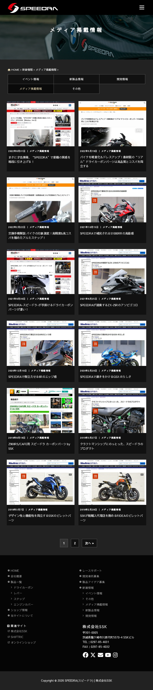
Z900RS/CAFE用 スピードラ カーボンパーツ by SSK (39, 446)
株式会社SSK (19, 631)
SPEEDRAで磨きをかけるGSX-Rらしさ (105, 376)
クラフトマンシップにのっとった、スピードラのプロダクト (111, 446)
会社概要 (16, 576)
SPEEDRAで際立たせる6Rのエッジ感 (32, 376)
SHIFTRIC (17, 637)
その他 (76, 89)
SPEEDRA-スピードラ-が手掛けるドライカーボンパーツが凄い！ (40, 307)
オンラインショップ (23, 642)
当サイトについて (22, 616)
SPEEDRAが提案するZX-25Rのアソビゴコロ (109, 305)
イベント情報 (30, 79)
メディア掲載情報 (31, 89)
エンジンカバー (23, 604)
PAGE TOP (146, 665)
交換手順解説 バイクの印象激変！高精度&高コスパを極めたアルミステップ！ (39, 235)
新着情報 (88, 588)
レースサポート (92, 571)
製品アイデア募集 (93, 582)
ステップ (19, 599)
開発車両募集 (90, 576)
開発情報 (122, 79)
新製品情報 (76, 79)
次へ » (89, 543)
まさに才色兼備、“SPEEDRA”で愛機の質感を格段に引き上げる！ (39, 159)
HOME (15, 571)
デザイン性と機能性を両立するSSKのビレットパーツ (39, 517)
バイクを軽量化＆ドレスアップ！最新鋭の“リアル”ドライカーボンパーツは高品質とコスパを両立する (111, 161)
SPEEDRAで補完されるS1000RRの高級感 (107, 233)
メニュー (141, 7)
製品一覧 (16, 582)
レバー (18, 593)
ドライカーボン (23, 587)
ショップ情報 (19, 610)
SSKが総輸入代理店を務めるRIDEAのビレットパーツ (111, 517)
